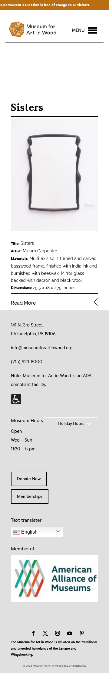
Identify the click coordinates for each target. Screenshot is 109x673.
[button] (78, 30)
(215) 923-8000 (26, 361)
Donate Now (29, 478)
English (29, 532)
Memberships (29, 496)
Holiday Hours (71, 423)
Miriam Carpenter (40, 250)
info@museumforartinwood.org (42, 347)
